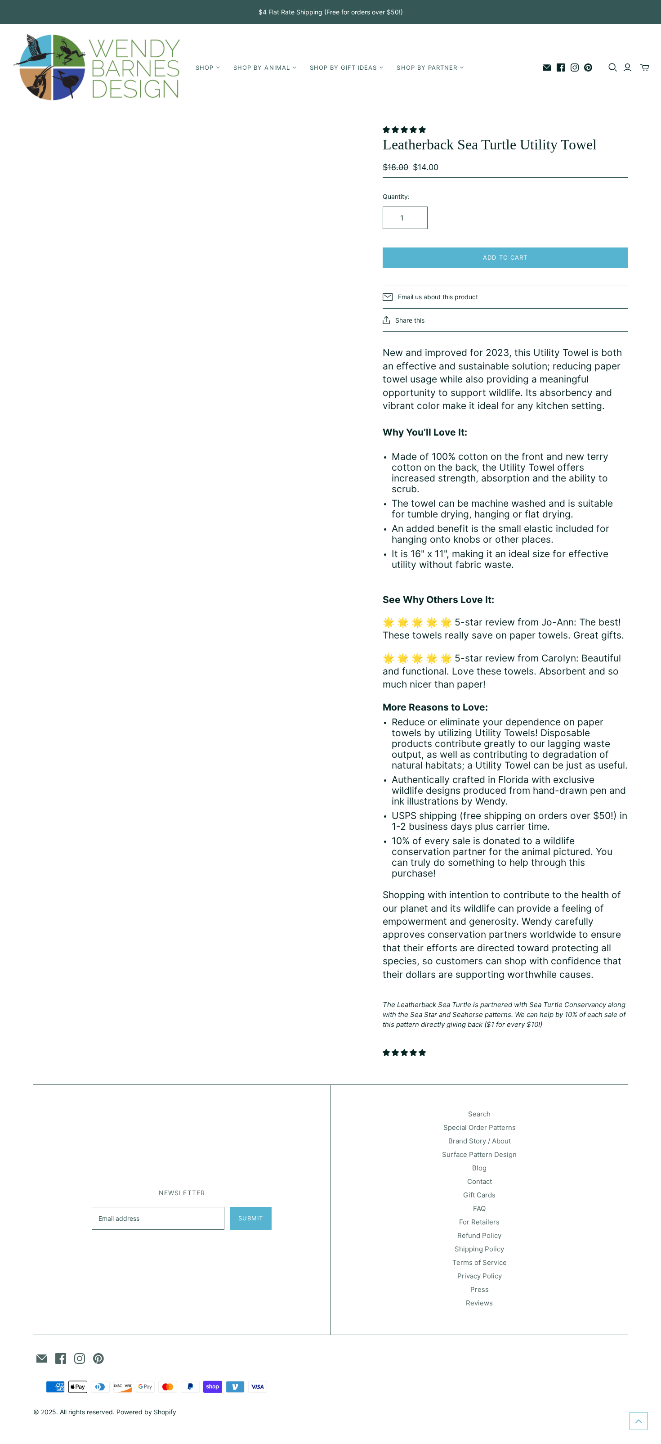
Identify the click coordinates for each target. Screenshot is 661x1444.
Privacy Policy (479, 1276)
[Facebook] (560, 67)
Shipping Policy (479, 1249)
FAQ (479, 1208)
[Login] (627, 67)
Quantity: (396, 196)
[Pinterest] (588, 67)
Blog (479, 1168)
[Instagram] (575, 67)
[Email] (547, 67)
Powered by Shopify (146, 1412)
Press (479, 1289)
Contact (479, 1181)
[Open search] (612, 67)
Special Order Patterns (479, 1127)
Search (479, 1114)
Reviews (479, 1303)
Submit (250, 1218)
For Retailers (479, 1222)
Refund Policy (479, 1235)
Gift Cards (479, 1195)
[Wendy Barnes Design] (96, 67)
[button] (405, 129)
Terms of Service (479, 1262)
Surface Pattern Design (479, 1154)
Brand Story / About (479, 1141)
